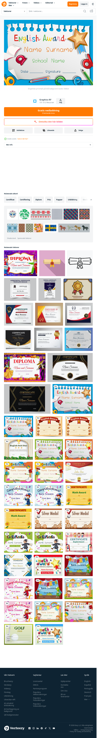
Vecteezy (7, 683)
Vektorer (12, 3)
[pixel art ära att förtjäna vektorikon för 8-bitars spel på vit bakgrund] (78, 288)
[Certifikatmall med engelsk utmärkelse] (49, 425)
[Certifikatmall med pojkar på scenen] (79, 564)
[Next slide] (87, 198)
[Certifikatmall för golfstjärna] (18, 632)
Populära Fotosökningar (38, 697)
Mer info (9, 143)
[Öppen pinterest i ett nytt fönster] (42, 727)
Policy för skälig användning (78, 730)
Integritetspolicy (85, 728)
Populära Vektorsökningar (39, 692)
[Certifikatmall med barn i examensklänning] (18, 493)
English (85, 680)
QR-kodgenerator (11, 713)
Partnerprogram (39, 687)
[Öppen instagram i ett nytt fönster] (34, 727)
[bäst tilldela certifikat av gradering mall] (70, 365)
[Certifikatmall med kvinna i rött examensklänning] (18, 587)
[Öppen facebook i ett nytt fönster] (30, 727)
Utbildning (8, 694)
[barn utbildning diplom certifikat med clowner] (20, 262)
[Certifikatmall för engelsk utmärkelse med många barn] (79, 540)
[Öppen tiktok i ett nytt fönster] (46, 727)
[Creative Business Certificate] (79, 470)
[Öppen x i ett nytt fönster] (50, 727)
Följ (60, 102)
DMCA (35, 683)
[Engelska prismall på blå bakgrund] (73, 397)
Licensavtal (37, 680)
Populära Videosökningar (39, 703)
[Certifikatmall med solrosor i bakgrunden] (79, 493)
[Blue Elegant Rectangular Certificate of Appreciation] (18, 564)
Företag (7, 691)
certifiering (25, 198)
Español (85, 683)
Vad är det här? (22, 139)
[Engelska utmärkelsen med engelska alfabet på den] (49, 448)
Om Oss (62, 689)
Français (85, 694)
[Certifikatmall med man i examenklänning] (18, 540)
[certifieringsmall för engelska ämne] (18, 448)
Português (86, 687)
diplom (38, 198)
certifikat (10, 198)
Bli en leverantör (63, 694)
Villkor (74, 728)
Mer (10, 5)
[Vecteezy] (4, 4)
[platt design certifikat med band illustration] (52, 262)
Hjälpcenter (64, 680)
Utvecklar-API (9, 698)
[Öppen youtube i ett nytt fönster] (54, 727)
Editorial (49, 3)
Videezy (7, 687)
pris (49, 198)
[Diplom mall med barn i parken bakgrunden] (78, 587)
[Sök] (84, 11)
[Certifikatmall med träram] (18, 470)
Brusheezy (8, 680)
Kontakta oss (63, 684)
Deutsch (85, 691)
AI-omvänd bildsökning (9, 703)
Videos (36, 3)
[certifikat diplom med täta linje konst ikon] (80, 262)
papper (59, 198)
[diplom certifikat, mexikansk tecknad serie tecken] (24, 365)
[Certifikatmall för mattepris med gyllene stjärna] (49, 632)
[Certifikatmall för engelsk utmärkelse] (79, 448)
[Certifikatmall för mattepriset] (48, 564)
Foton (25, 3)
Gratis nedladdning (48, 111)
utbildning (72, 198)
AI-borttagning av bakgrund (11, 708)
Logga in (84, 4)
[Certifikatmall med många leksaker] (79, 610)
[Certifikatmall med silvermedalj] (48, 517)
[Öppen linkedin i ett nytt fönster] (38, 727)
